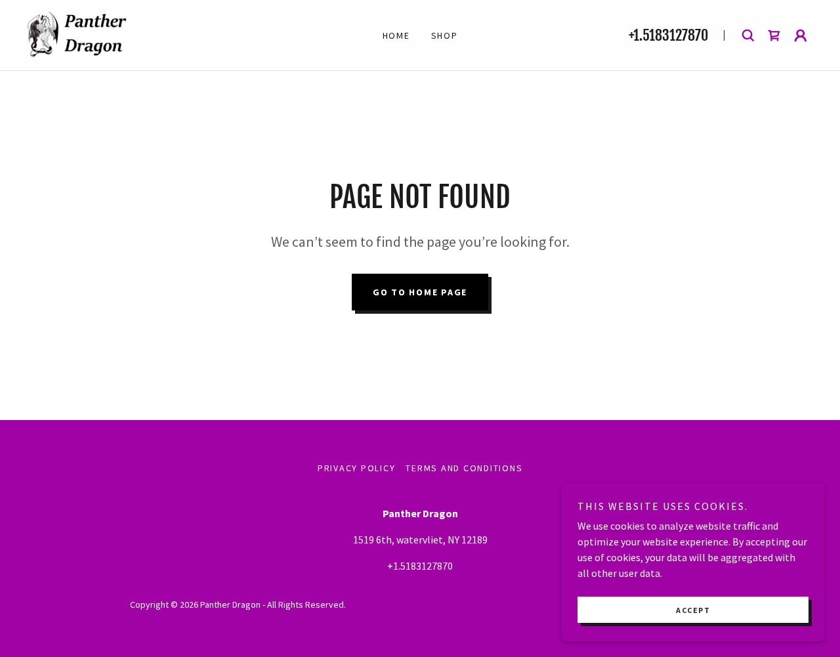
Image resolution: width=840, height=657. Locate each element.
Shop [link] (444, 35)
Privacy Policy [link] (357, 468)
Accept (693, 610)
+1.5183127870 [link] (668, 35)
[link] (97, 33)
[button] (801, 35)
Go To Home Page (420, 292)
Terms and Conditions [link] (464, 468)
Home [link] (396, 35)
